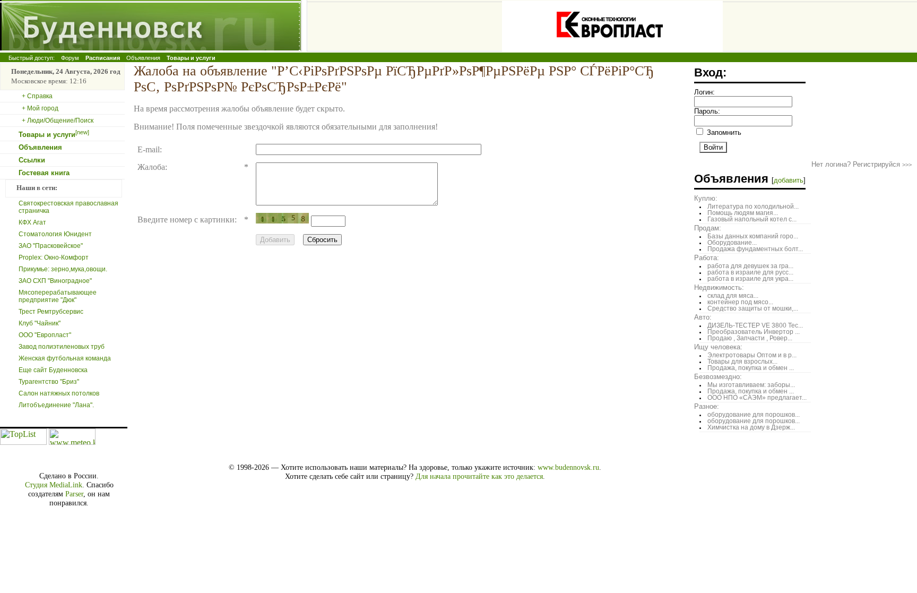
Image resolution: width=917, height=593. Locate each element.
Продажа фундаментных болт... (755, 249)
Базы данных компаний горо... (752, 236)
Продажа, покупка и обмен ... (750, 368)
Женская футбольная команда (65, 358)
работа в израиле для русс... (750, 272)
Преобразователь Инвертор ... (753, 332)
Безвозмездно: (718, 377)
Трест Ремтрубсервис (51, 311)
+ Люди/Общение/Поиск (57, 120)
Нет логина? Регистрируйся (861, 164)
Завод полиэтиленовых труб (62, 346)
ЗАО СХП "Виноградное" (55, 281)
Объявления (143, 58)
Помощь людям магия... (742, 213)
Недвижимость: (719, 287)
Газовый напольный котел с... (752, 219)
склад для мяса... (732, 296)
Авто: (703, 317)
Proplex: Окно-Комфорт (54, 257)
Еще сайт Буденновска (53, 370)
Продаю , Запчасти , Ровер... (749, 338)
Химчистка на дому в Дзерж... (751, 427)
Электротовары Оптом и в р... (752, 355)
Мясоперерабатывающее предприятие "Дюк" (58, 296)
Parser (74, 493)
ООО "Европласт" (45, 335)
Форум (70, 58)
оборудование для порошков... (753, 414)
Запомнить (723, 132)
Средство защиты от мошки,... (752, 308)
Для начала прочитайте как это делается (479, 476)
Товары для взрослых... (742, 361)
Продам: (707, 228)
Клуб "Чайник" (39, 323)
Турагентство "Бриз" (49, 381)
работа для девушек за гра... (750, 266)
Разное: (706, 406)
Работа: (706, 258)
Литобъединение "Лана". (56, 405)
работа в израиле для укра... (750, 279)
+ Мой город (40, 108)
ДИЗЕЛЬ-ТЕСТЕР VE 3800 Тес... (755, 325)
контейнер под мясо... (740, 302)
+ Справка (37, 96)
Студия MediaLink (53, 484)
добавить (788, 180)
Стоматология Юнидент (55, 234)
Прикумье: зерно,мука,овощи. (63, 269)
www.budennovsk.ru (568, 467)
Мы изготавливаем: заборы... (751, 385)
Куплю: (705, 198)
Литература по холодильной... (753, 206)
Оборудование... (732, 242)
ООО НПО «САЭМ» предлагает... (757, 397)
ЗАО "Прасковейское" (51, 246)
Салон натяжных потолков (59, 393)
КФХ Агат (32, 222)
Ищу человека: (718, 347)
